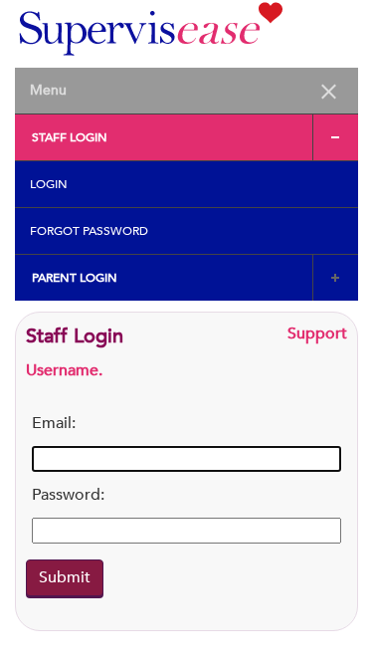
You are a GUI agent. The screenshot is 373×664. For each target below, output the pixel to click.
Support (317, 333)
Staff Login (69, 137)
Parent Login (74, 278)
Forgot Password (89, 231)
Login (49, 184)
